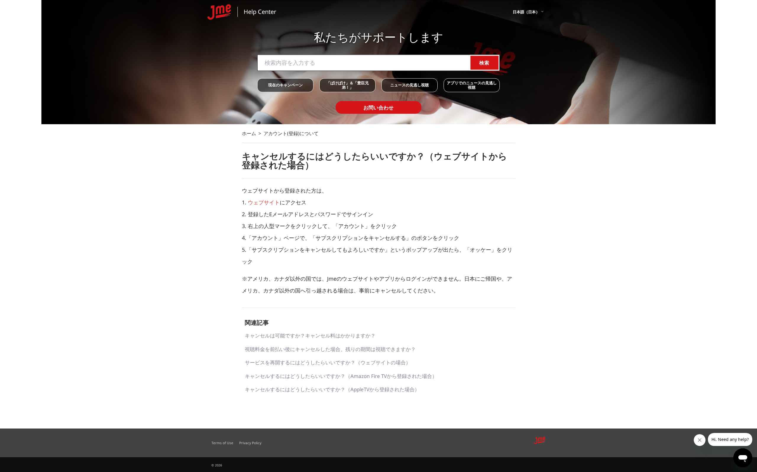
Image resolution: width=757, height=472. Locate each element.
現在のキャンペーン (285, 85)
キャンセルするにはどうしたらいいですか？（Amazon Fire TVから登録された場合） (341, 376)
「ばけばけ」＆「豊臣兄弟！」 (347, 85)
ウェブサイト (264, 202)
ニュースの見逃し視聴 (409, 85)
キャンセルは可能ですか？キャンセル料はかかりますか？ (310, 335)
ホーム (249, 133)
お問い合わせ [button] (378, 107)
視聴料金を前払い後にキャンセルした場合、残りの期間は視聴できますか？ (330, 349)
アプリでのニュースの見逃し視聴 (472, 85)
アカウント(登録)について (290, 133)
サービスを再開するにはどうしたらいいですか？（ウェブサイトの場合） (328, 362)
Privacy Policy (250, 442)
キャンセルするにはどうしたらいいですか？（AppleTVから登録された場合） (332, 389)
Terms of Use (222, 442)
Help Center (260, 12)
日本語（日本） (527, 11)
